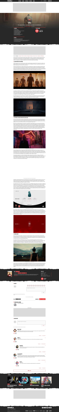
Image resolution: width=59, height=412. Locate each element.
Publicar (43, 292)
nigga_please (19, 329)
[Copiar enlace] (45, 299)
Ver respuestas (43, 335)
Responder (40, 335)
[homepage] (9, 0)
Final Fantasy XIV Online (34, 385)
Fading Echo (21, 385)
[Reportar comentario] (45, 329)
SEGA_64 (21, 361)
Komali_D (18, 337)
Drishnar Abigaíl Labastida (29, 26)
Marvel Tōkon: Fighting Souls (45, 386)
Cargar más (30, 370)
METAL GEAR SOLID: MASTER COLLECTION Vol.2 (12, 386)
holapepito (21, 345)
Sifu (14, 271)
